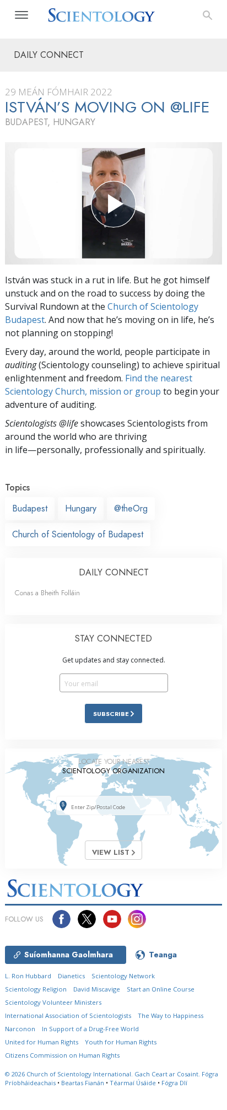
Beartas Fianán (82, 1083)
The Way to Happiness (170, 1015)
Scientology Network (123, 976)
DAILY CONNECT (114, 572)
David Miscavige (96, 989)
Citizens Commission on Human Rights (62, 1055)
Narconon (20, 1029)
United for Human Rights (41, 1042)
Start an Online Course (160, 989)
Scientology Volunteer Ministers (53, 1002)
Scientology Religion (36, 989)
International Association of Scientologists (68, 1015)
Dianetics (71, 976)
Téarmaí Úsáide (133, 1083)
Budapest (29, 508)
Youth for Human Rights (120, 1042)
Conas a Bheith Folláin (47, 593)
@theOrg (131, 508)
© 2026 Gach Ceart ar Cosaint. (103, 1074)
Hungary (80, 508)
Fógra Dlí (174, 1083)
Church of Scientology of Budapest (77, 534)
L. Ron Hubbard (28, 976)
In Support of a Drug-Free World (90, 1029)
